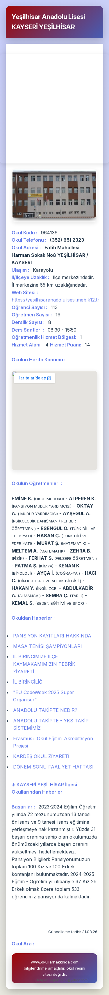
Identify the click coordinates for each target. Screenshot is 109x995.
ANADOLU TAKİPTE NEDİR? (45, 710)
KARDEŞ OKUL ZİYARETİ (41, 756)
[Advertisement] (54, 108)
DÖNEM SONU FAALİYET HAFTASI (53, 767)
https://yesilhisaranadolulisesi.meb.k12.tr (55, 300)
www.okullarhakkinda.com (54, 962)
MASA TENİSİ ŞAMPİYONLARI (47, 646)
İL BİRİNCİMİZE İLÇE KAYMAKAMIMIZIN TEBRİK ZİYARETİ (44, 664)
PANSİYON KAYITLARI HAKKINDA (52, 636)
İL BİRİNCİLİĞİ (28, 682)
